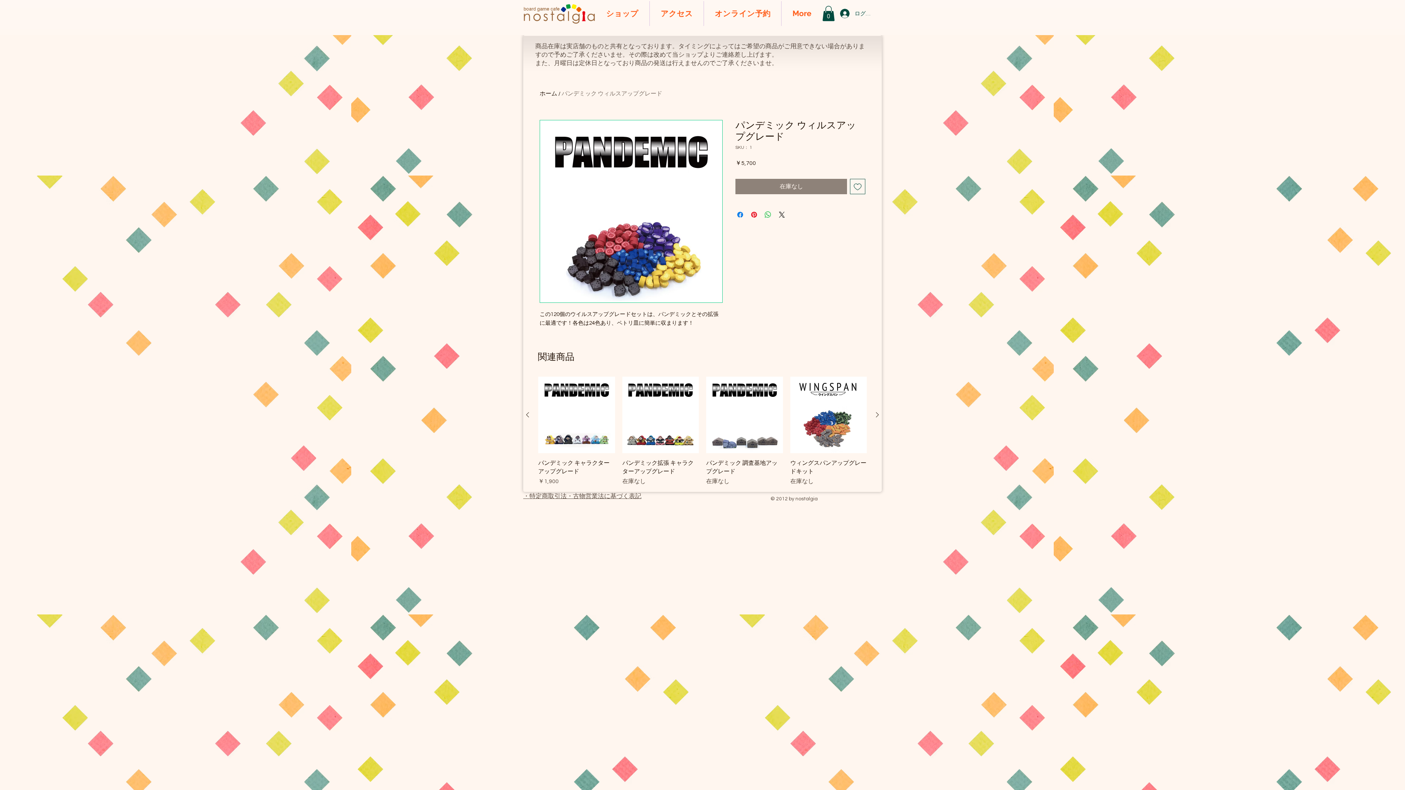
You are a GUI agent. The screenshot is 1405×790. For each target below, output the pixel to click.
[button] (828, 13)
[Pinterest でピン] (754, 214)
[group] (702, 431)
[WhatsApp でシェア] (768, 214)
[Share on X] (782, 214)
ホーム (548, 94)
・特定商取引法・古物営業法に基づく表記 (582, 496)
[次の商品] (877, 414)
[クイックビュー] (576, 415)
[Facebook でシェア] (740, 214)
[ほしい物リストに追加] (857, 186)
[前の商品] (527, 414)
